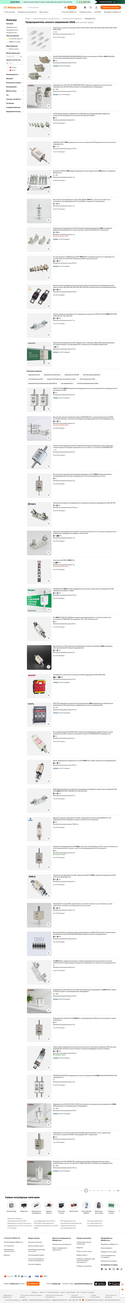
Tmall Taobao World (53, 1292)
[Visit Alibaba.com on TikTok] (121, 1269)
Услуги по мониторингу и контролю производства (36, 1259)
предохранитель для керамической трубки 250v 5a (42, 383)
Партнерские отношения (109, 1261)
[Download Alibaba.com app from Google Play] (114, 1284)
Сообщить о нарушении (84, 1266)
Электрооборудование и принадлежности (46, 18)
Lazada (62, 1292)
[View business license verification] (80, 1300)
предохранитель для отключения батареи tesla (20, 1226)
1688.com (42, 1292)
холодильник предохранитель (71, 1223)
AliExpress (35, 1292)
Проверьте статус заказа (109, 1252)
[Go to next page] (114, 1190)
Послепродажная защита (36, 1255)
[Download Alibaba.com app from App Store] (100, 1284)
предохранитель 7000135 (72, 374)
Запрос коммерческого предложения (59, 1249)
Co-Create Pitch (9, 1246)
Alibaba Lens (14, 1283)
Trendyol (83, 1292)
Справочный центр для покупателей (84, 1243)
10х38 (36, 1228)
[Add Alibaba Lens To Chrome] (33, 1284)
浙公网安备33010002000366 (94, 1300)
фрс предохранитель (67, 383)
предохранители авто (68, 1226)
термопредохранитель (95, 1226)
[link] (122, 1284)
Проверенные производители (61, 1244)
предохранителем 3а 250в (16, 1221)
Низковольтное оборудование (72, 18)
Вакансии (7, 1255)
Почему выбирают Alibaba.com (13, 1242)
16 (109, 1190)
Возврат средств (82, 1255)
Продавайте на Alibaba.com (109, 1244)
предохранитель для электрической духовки (20, 1223)
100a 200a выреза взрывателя (91, 374)
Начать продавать (106, 1248)
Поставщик (61, 37)
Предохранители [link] (90, 18)
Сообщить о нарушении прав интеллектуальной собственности (86, 1260)
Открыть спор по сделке (84, 1251)
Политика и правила (34, 1264)
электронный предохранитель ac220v (87, 383)
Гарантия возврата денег (36, 1246)
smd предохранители (68, 1228)
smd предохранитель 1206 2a (44, 1221)
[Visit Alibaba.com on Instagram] (113, 1269)
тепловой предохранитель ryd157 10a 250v (46, 1226)
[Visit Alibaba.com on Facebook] (102, 1269)
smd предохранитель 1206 (35, 379)
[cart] (90, 8)
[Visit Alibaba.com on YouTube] (117, 1269)
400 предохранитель (67, 1221)
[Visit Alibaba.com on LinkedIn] (106, 1269)
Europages (91, 1292)
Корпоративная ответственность (9, 1250)
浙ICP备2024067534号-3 (112, 1300)
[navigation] (15, 605)
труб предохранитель (94, 1221)
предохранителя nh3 (34, 374)
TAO (77, 1292)
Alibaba (27, 18)
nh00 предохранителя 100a (87, 379)
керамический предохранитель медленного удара (61, 379)
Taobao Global (70, 1292)
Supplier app (56, 1283)
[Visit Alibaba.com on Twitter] (110, 1269)
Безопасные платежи (35, 1242)
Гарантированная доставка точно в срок (36, 1250)
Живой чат (80, 1247)
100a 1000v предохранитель (44, 1223)
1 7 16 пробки (12, 1228)
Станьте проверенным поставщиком (108, 1256)
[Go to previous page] (81, 1190)
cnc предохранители (94, 1223)
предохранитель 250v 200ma (52, 374)
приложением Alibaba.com (83, 1283)
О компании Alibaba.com (12, 1238)
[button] (65, 7)
